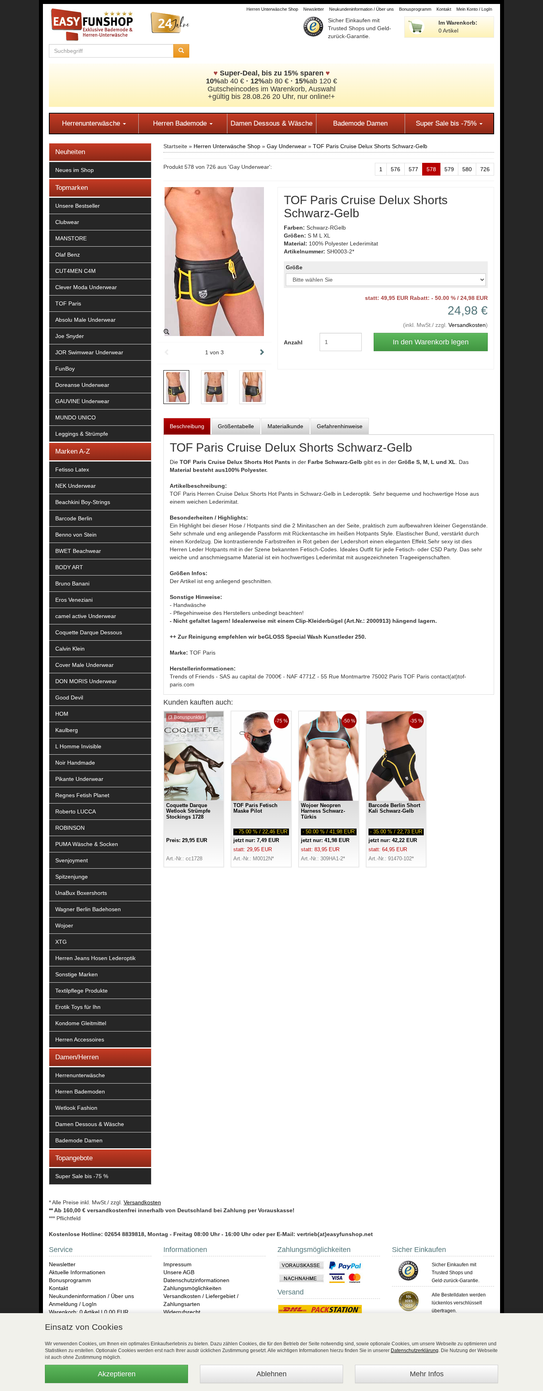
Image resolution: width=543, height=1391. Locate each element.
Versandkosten (467, 325)
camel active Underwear (85, 616)
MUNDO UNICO (75, 417)
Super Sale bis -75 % (81, 1176)
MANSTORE (71, 238)
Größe (294, 267)
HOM (61, 714)
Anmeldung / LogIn (73, 1304)
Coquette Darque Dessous (88, 632)
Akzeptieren (117, 1374)
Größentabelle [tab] (236, 426)
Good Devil (69, 697)
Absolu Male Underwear (85, 320)
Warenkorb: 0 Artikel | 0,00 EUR (88, 1312)
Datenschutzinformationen (196, 1280)
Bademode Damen (360, 123)
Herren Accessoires (79, 1039)
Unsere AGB (178, 1272)
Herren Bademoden (80, 1091)
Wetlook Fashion (76, 1108)
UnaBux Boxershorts (81, 893)
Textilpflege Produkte (81, 990)
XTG (61, 942)
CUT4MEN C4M (75, 271)
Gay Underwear (286, 146)
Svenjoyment (71, 860)
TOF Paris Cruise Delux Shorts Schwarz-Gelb (370, 146)
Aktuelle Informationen (77, 1272)
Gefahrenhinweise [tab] (340, 426)
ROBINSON (70, 828)
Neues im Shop (74, 170)
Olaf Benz (67, 254)
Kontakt (443, 9)
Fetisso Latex (72, 469)
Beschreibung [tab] (187, 426)
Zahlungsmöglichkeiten (192, 1288)
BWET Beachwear (78, 551)
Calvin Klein (70, 648)
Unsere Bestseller (77, 206)
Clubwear (67, 222)
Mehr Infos (427, 1374)
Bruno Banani (72, 583)
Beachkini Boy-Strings (82, 502)
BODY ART (69, 567)
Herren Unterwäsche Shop (272, 9)
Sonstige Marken (76, 974)
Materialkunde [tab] (285, 426)
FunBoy (65, 368)
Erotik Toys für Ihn (78, 1007)
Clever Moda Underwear (86, 287)
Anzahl (293, 342)
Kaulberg (66, 730)
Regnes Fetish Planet (82, 795)
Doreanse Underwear (82, 385)
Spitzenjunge (71, 876)
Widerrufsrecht (181, 1312)
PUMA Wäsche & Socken (86, 844)
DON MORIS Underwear (86, 681)
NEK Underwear (75, 486)
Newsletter (313, 9)
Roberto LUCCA (75, 811)
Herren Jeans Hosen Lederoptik (95, 958)
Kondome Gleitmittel (80, 1023)
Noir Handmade (75, 762)
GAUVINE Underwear (82, 401)
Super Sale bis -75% (447, 123)
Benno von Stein (76, 534)
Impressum (177, 1264)
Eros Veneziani (74, 600)
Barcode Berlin (73, 518)
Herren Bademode (181, 123)
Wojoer (64, 925)
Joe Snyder (69, 336)
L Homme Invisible (78, 746)
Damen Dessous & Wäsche (271, 123)
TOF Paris (68, 303)
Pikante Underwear (79, 779)
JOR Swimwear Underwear (89, 352)
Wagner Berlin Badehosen (88, 909)
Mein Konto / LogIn (474, 9)
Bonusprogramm (415, 9)
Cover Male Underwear (84, 665)
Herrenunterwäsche (92, 123)
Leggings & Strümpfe (81, 434)
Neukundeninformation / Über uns (361, 9)
